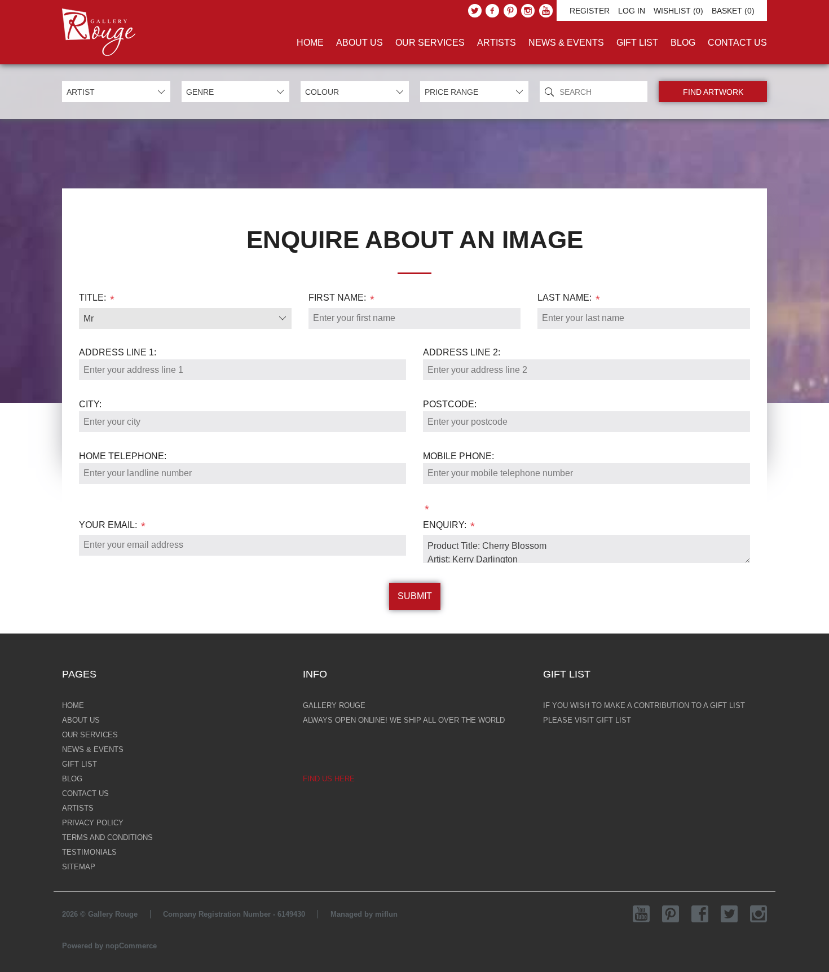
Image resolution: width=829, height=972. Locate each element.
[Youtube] (546, 10)
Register (590, 10)
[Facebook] (492, 10)
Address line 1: (117, 352)
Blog (683, 42)
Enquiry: (444, 525)
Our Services (430, 42)
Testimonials (89, 852)
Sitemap (78, 867)
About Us (359, 42)
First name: (337, 297)
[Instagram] (528, 10)
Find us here (329, 779)
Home (310, 42)
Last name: (564, 297)
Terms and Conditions (107, 837)
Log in (631, 10)
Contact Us (737, 42)
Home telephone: (122, 456)
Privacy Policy (93, 823)
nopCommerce (131, 946)
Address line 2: (461, 352)
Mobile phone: (458, 456)
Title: (92, 297)
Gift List (637, 42)
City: (90, 404)
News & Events (566, 42)
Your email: (108, 525)
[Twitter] (475, 10)
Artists (496, 42)
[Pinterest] (510, 10)
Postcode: (450, 404)
